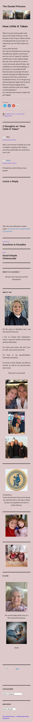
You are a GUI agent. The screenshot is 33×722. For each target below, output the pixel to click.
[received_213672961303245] (17, 423)
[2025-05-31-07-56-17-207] (17, 597)
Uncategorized (7, 116)
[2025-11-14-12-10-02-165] (17, 310)
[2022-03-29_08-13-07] (17, 633)
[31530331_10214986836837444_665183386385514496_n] (17, 447)
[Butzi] (17, 480)
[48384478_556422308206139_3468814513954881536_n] (17, 556)
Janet (8, 160)
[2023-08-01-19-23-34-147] (17, 394)
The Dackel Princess (14, 6)
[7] (17, 526)
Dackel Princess (10, 114)
